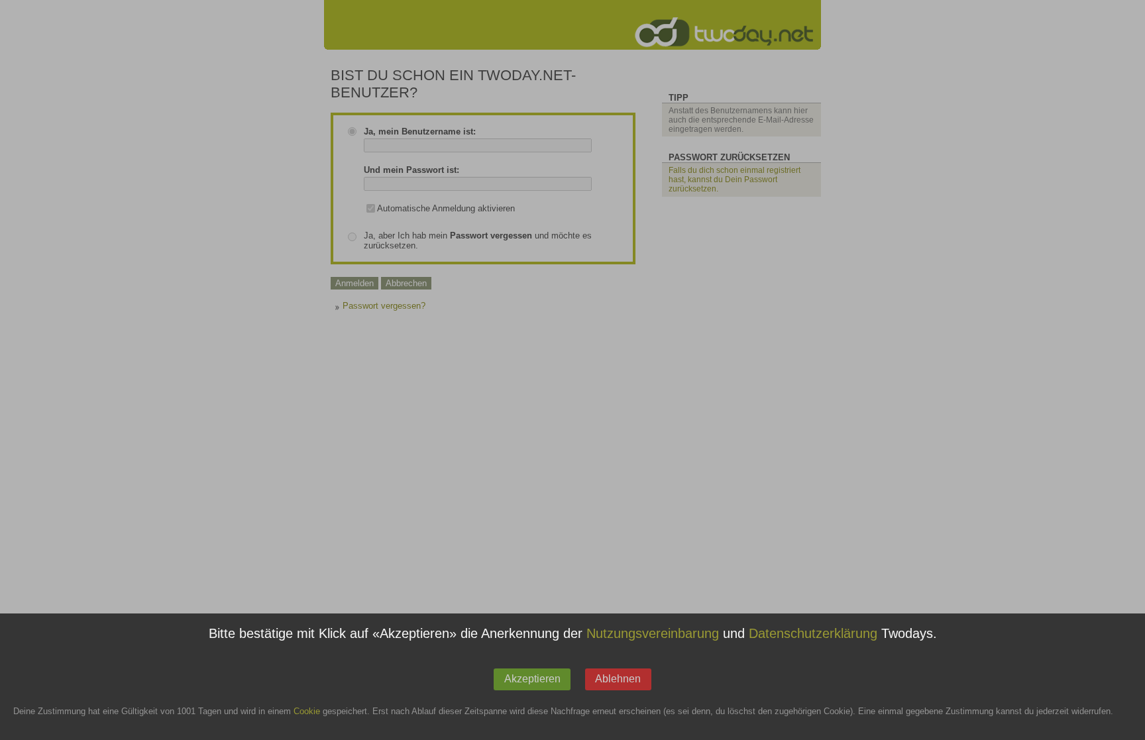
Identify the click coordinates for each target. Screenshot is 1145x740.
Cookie (307, 712)
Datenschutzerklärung (813, 634)
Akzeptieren (532, 678)
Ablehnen (618, 678)
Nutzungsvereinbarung (652, 634)
